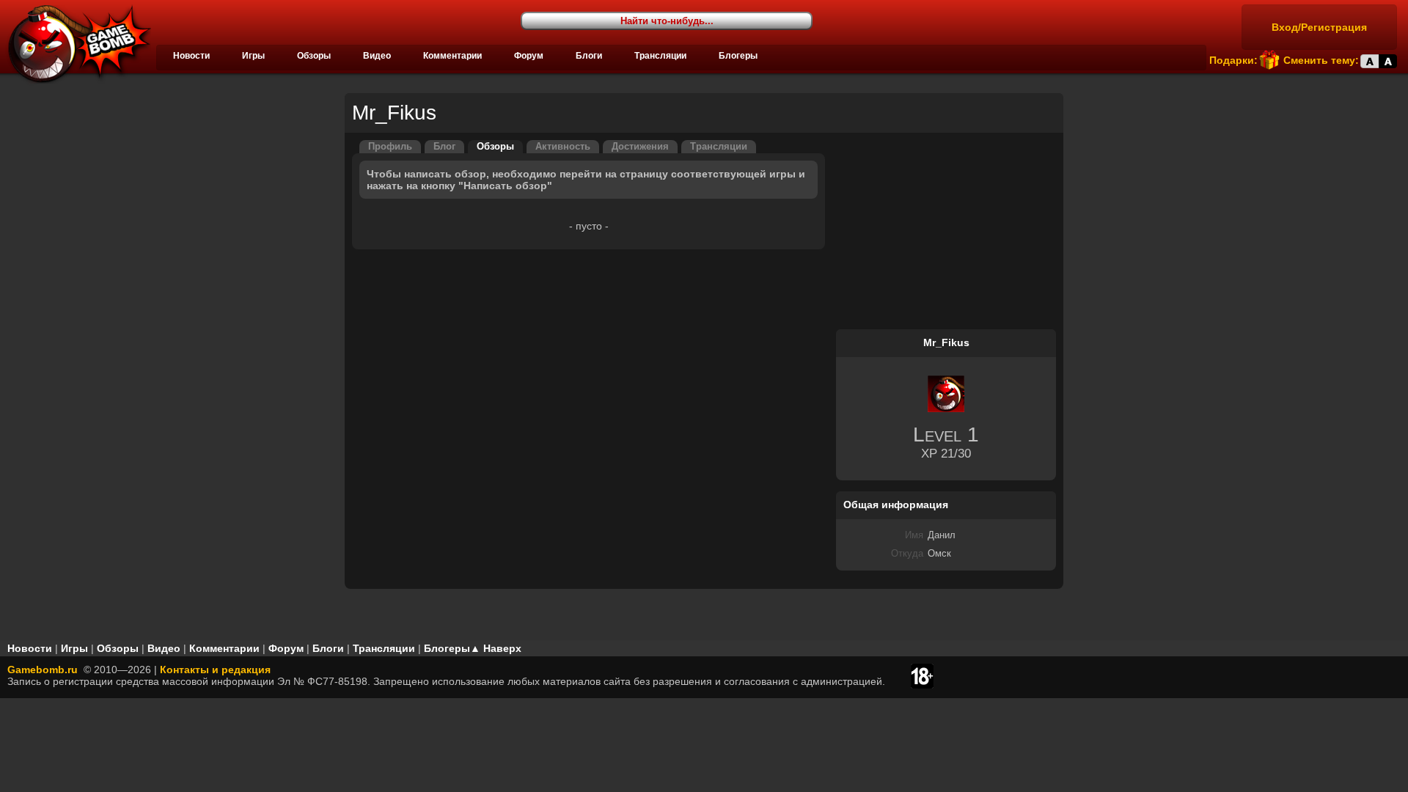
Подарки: (1233, 60)
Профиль (390, 147)
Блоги (589, 56)
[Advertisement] (946, 231)
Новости (191, 56)
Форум (528, 56)
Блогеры (738, 56)
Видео (377, 56)
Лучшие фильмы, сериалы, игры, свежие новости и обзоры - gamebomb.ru (75, 44)
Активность (562, 147)
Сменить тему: (1321, 60)
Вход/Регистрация (1319, 27)
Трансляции (660, 56)
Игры (253, 56)
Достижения (640, 147)
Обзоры (314, 56)
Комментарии (452, 56)
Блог (444, 147)
